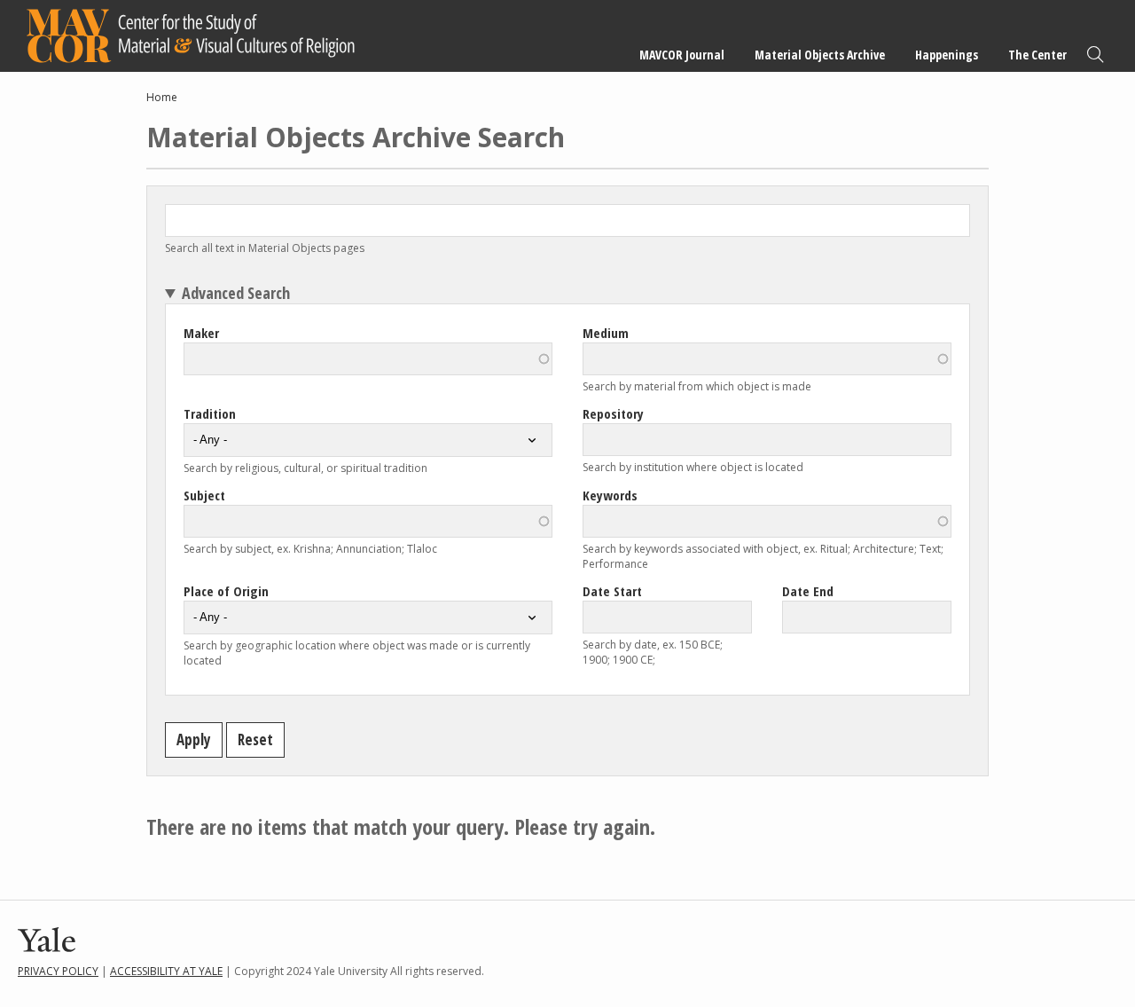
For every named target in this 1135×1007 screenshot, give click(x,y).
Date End (808, 591)
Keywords (610, 495)
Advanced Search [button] (236, 292)
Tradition (210, 413)
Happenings (946, 54)
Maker (201, 333)
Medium (606, 333)
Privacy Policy (58, 971)
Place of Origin (226, 591)
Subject (204, 495)
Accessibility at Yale (166, 971)
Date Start (612, 591)
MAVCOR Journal (681, 54)
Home (161, 97)
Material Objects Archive (820, 54)
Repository (613, 413)
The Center (1037, 54)
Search (1095, 54)
